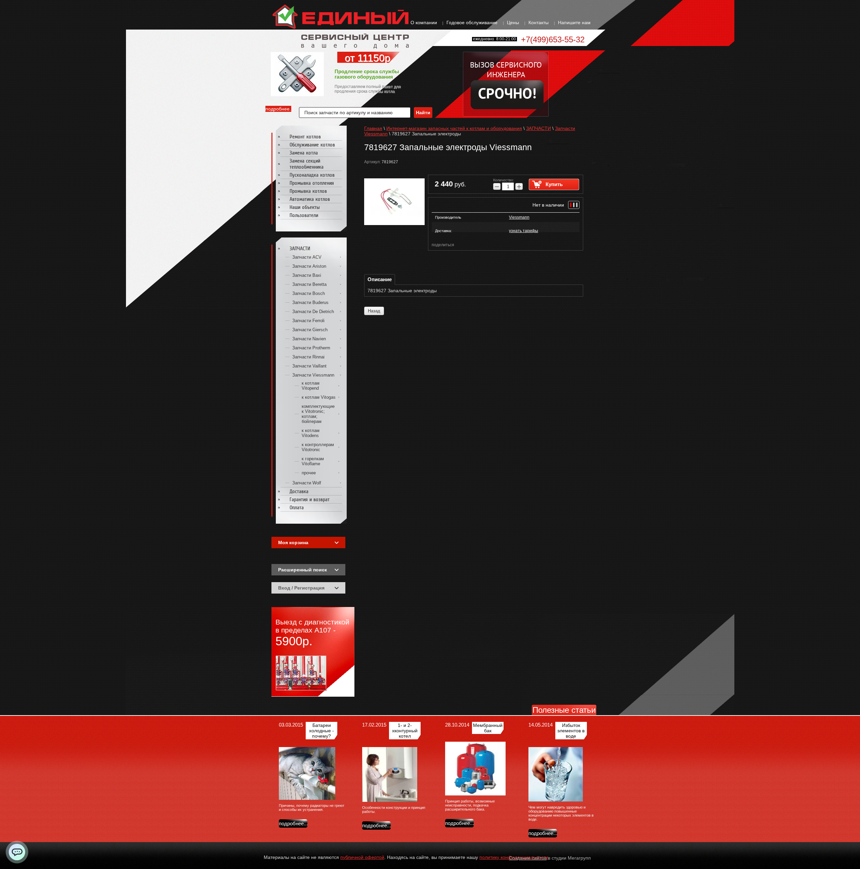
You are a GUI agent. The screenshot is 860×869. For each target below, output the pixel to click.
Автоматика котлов (310, 199)
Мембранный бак (488, 728)
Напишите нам (574, 22)
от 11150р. (369, 57)
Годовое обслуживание (472, 22)
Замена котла (304, 153)
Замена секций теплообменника (307, 164)
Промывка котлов (308, 191)
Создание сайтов (528, 858)
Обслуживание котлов (312, 145)
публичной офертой (362, 857)
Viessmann (519, 217)
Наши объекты (305, 207)
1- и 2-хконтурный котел (405, 731)
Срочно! (507, 95)
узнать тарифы (523, 230)
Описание (380, 279)
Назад (374, 310)
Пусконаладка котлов (312, 175)
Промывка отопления (312, 183)
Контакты (538, 22)
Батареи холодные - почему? (321, 731)
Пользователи (304, 215)
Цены (513, 22)
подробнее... (278, 109)
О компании (424, 22)
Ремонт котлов (305, 137)
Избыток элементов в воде (571, 731)
